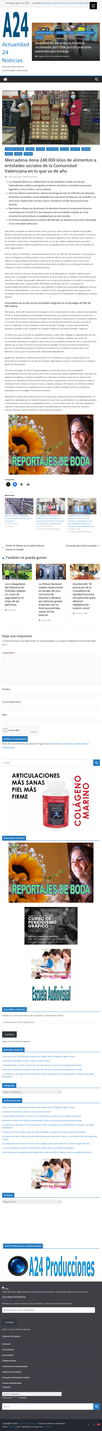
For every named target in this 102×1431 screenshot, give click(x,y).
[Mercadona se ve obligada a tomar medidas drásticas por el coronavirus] (19, 506)
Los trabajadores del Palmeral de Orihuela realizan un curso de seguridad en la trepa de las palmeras (15, 594)
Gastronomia (52, 149)
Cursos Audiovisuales (11, 1383)
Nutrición (75, 149)
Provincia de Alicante (34, 24)
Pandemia (85, 149)
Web (4, 714)
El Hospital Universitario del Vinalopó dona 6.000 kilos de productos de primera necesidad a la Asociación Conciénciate (50, 519)
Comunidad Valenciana (14, 149)
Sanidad (9, 154)
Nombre (6, 689)
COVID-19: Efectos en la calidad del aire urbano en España (24, 547)
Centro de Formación (11, 1372)
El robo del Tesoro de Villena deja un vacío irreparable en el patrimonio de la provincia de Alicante (44, 1132)
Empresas (30, 149)
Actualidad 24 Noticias (77, 65)
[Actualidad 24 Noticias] (5, 79)
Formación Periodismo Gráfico (16, 1377)
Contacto (6, 1344)
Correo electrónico (11, 701)
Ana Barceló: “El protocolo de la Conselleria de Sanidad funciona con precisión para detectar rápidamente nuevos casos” (84, 596)
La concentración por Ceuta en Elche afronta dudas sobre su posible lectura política (38, 1148)
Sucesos (80, 42)
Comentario (9, 652)
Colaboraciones (9, 1360)
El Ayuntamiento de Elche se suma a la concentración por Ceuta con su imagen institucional (41, 1065)
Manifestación (58, 42)
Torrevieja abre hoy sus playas (81, 545)
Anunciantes (7, 1355)
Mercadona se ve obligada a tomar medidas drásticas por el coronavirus (18, 518)
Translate (22, 1397)
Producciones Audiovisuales (14, 1366)
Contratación (8, 1349)
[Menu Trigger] (93, 5)
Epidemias (40, 149)
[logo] (5, 1288)
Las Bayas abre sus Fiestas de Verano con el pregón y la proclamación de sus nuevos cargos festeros (46, 1143)
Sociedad (28, 154)
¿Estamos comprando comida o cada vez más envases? (26, 1060)
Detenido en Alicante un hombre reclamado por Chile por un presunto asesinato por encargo (42, 1069)
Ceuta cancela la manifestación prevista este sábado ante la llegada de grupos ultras (38, 1056)
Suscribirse (9, 1034)
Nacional (70, 42)
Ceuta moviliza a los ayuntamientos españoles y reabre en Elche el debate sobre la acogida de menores (47, 1152)
